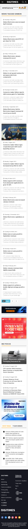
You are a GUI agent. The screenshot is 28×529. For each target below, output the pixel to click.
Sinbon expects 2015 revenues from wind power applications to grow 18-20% (13, 183)
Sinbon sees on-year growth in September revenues (12, 235)
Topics (17, 486)
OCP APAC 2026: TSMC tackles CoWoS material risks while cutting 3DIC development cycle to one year (14, 461)
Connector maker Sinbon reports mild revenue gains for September (13, 93)
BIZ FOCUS (6, 344)
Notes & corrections (6, 497)
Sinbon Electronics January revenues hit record (11, 57)
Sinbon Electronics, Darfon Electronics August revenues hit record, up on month (13, 111)
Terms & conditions (6, 487)
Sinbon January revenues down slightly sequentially (13, 269)
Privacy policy (4, 489)
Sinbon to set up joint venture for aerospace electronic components (13, 75)
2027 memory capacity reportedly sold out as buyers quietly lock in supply (14, 439)
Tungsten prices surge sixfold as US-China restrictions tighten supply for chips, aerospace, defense (14, 447)
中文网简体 (4, 505)
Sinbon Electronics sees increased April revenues (14, 23)
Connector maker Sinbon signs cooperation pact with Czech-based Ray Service (12, 147)
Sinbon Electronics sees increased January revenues (14, 201)
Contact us (4, 495)
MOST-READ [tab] (6, 426)
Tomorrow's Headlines (21, 481)
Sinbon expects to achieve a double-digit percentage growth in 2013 (13, 287)
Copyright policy (5, 492)
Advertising (4, 482)
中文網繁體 (4, 502)
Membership (4, 484)
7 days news (18, 483)
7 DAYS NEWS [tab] (17, 426)
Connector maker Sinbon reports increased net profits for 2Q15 (13, 165)
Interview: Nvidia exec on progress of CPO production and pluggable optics (14, 454)
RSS (16, 488)
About (2, 479)
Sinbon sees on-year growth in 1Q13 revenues (12, 252)
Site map (3, 500)
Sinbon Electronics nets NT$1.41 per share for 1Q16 (13, 40)
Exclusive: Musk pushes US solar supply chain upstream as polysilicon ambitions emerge (14, 433)
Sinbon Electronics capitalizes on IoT (13, 218)
